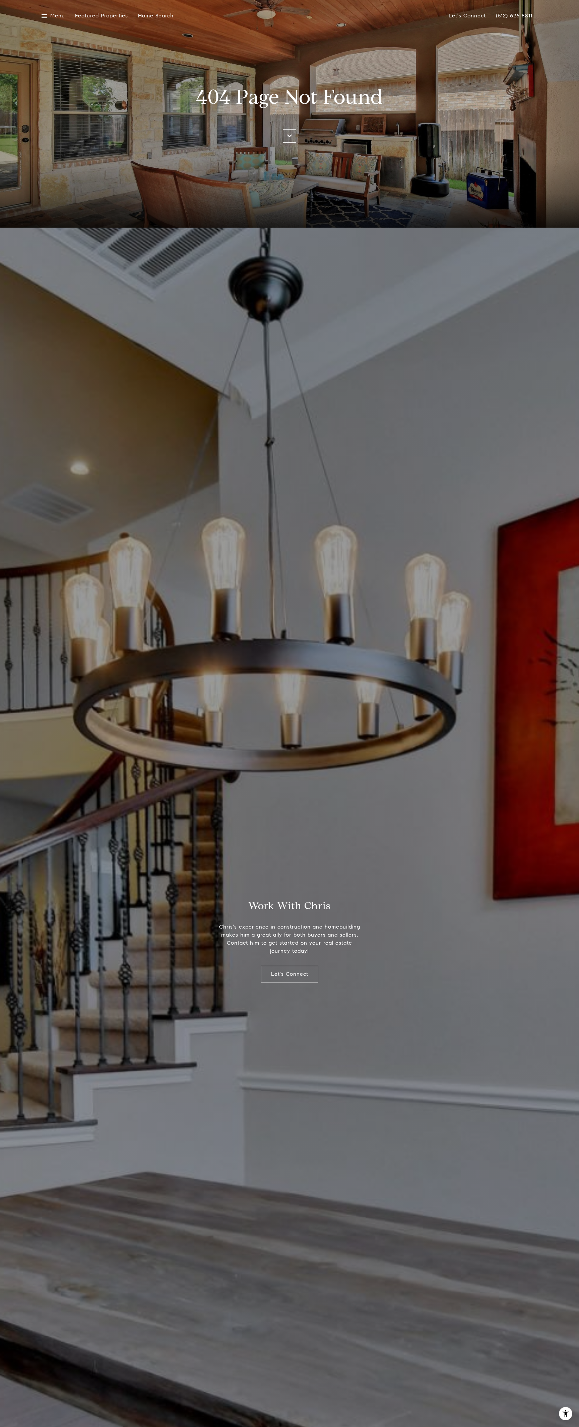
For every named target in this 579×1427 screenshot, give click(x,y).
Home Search (156, 16)
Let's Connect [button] (289, 974)
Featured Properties (101, 16)
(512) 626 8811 (514, 16)
